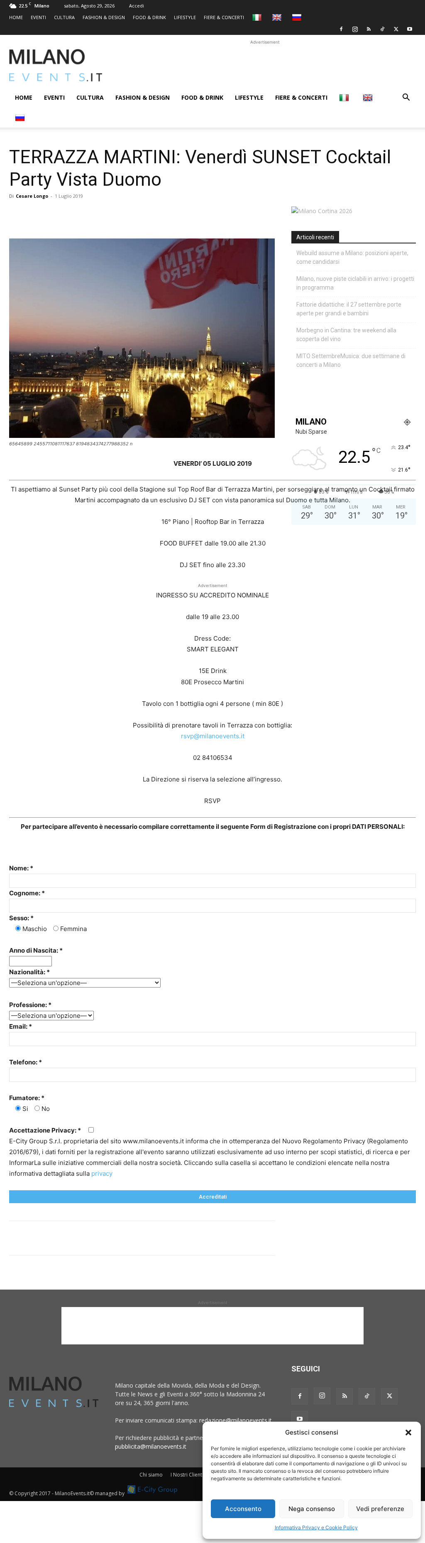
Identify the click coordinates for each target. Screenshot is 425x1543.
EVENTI (38, 17)
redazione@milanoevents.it (235, 1420)
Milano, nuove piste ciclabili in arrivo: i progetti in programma (355, 283)
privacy (101, 1173)
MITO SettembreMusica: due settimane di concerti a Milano (350, 360)
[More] (113, 214)
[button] (408, 1432)
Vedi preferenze (380, 1509)
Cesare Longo (32, 196)
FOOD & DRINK (149, 17)
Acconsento (243, 1509)
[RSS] (368, 29)
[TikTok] (382, 29)
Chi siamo (151, 1474)
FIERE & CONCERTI (224, 17)
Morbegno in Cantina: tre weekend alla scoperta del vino (346, 334)
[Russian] (298, 17)
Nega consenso (311, 1509)
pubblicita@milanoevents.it (150, 1446)
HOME (16, 17)
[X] (396, 29)
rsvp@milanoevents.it (212, 736)
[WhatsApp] (55, 214)
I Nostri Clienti (187, 1474)
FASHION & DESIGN (104, 17)
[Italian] (258, 17)
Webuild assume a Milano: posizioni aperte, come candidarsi (352, 257)
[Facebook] (341, 29)
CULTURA (64, 17)
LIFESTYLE (185, 17)
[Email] (93, 214)
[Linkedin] (74, 214)
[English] (278, 17)
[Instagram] (355, 29)
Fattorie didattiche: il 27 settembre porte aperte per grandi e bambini (348, 309)
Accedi (136, 5)
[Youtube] (409, 29)
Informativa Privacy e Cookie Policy (316, 1527)
